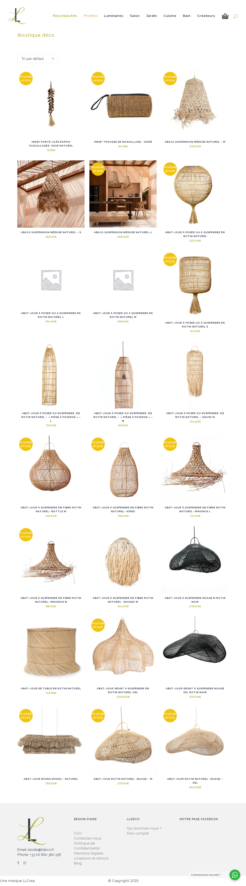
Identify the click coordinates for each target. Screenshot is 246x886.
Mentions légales (88, 853)
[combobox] (37, 59)
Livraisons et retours (91, 858)
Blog (78, 863)
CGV (77, 833)
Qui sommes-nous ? (144, 828)
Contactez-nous (87, 838)
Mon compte (138, 833)
